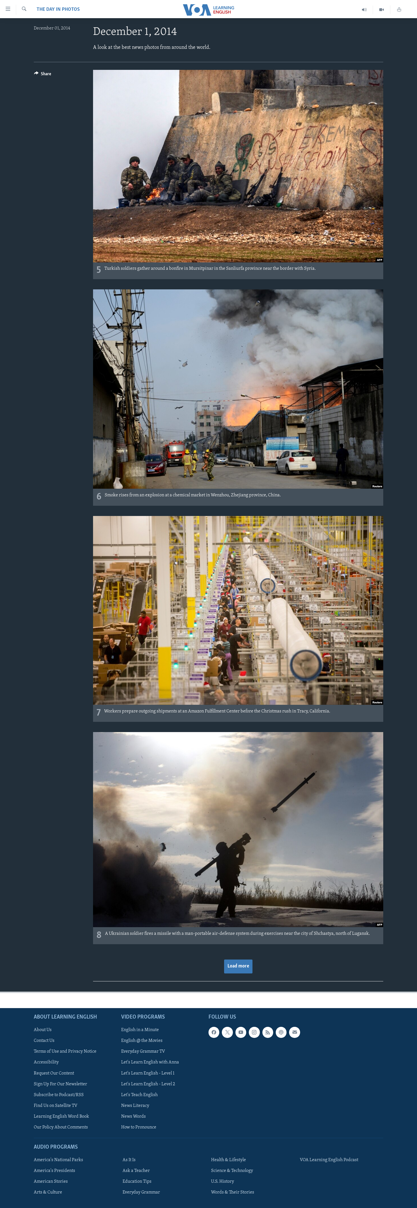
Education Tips (137, 1181)
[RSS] (267, 1032)
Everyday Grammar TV (143, 1051)
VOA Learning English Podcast (329, 1160)
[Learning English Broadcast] (364, 9)
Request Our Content (54, 1073)
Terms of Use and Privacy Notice (65, 1051)
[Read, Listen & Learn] (399, 9)
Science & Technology (232, 1171)
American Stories (51, 1181)
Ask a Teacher (136, 1171)
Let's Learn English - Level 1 (147, 1073)
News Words (133, 1116)
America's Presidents (54, 1171)
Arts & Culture (48, 1192)
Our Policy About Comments (61, 1127)
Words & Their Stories (232, 1192)
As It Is (129, 1160)
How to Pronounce (138, 1127)
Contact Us (44, 1040)
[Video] (381, 9)
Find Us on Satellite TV (55, 1105)
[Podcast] (281, 1032)
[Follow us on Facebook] (213, 1032)
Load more (238, 966)
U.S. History (222, 1181)
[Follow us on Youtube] (240, 1032)
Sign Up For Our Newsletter (60, 1084)
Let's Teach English (139, 1094)
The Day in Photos (58, 9)
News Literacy (135, 1105)
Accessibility (46, 1062)
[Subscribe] (294, 1032)
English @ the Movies (142, 1040)
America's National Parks (58, 1160)
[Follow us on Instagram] (254, 1032)
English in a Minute (140, 1030)
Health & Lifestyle (228, 1160)
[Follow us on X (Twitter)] (227, 1032)
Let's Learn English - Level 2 (148, 1084)
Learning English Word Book (61, 1116)
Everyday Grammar (141, 1192)
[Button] (42, 75)
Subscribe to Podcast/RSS (59, 1094)
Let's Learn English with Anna (150, 1062)
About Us (43, 1030)
